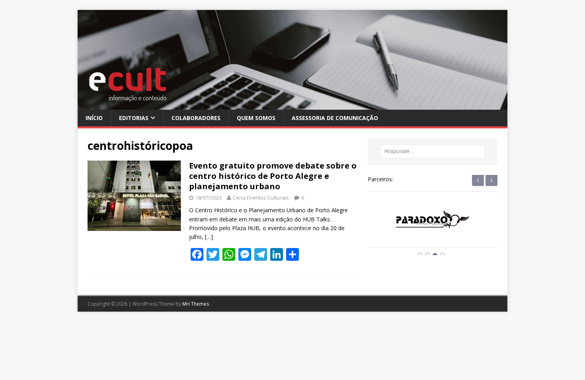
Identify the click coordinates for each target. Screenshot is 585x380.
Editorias (133, 118)
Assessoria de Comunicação (335, 118)
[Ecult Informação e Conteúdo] (292, 105)
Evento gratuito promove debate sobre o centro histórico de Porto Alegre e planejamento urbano (273, 176)
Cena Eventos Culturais (261, 197)
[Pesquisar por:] (432, 151)
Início (94, 118)
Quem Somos (256, 118)
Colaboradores (196, 118)
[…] (209, 236)
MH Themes (195, 304)
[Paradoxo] (432, 227)
